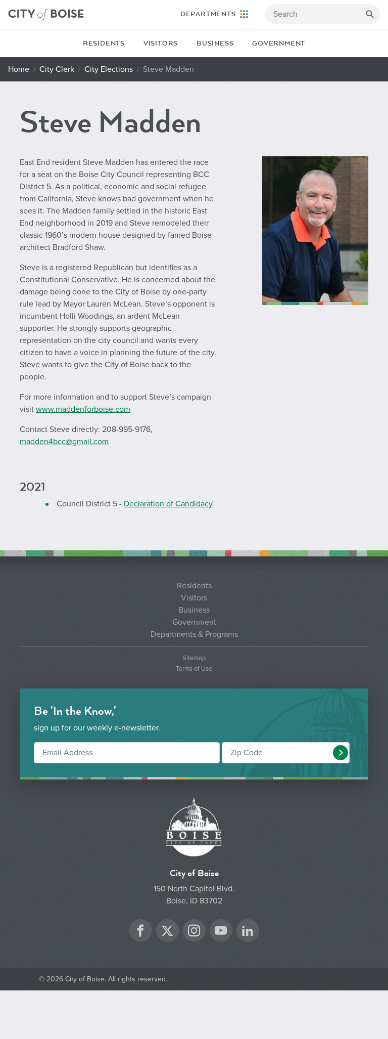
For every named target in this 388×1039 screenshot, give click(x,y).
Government (278, 43)
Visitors (160, 43)
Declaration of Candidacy (168, 504)
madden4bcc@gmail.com (64, 442)
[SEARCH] (369, 14)
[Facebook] (140, 932)
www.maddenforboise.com (83, 409)
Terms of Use (194, 669)
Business (215, 43)
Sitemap (194, 658)
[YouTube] (221, 932)
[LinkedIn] (247, 932)
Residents (104, 43)
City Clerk (56, 69)
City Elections (108, 69)
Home (18, 69)
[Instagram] (194, 932)
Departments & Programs (194, 634)
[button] (340, 752)
